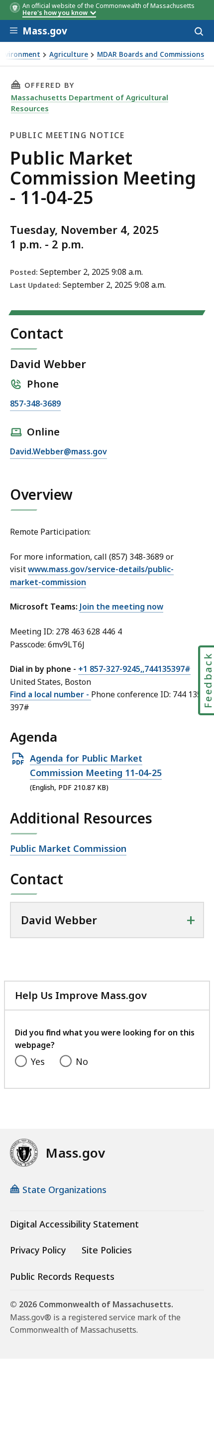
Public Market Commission (68, 848)
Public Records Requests (62, 1276)
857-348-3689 (35, 404)
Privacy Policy (38, 1250)
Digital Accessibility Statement (74, 1224)
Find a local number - (50, 694)
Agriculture (68, 54)
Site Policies (107, 1250)
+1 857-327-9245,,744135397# (134, 668)
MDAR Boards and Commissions (150, 54)
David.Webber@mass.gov (58, 452)
